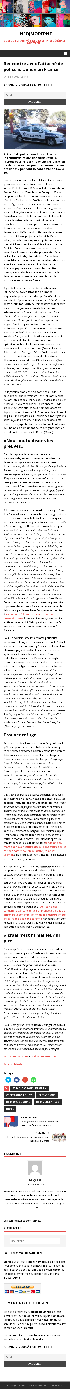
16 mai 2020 (12, 76)
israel (10, 1108)
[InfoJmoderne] (35, 25)
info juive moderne (18, 1101)
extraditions (47, 1095)
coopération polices (19, 1095)
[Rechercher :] (35, 1241)
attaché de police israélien (29, 1088)
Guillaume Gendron (44, 1056)
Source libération (14, 1064)
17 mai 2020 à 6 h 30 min (35, 1184)
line (26, 76)
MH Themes (57, 1385)
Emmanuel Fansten (16, 1056)
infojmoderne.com (48, 1101)
